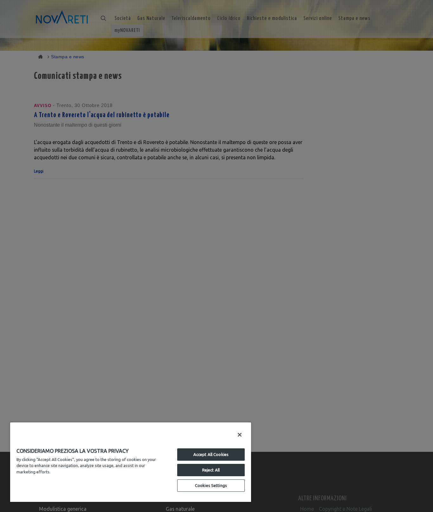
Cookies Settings (211, 485)
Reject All (211, 470)
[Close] (240, 435)
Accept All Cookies (211, 454)
